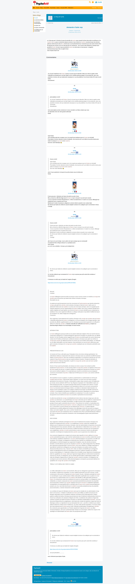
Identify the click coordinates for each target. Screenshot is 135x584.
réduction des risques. (38, 571)
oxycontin (59, 140)
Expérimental (77, 30)
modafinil (65, 306)
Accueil (36, 17)
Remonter (49, 562)
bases (74, 438)
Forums (37, 7)
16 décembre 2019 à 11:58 (74, 218)
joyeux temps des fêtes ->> (97, 23)
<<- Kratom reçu (49, 23)
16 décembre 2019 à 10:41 (74, 92)
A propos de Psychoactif (47, 581)
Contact (68, 581)
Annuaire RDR (64, 7)
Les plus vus (37, 25)
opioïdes (52, 298)
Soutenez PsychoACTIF (46, 575)
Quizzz (58, 7)
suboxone (82, 406)
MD (72, 448)
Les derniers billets (38, 20)
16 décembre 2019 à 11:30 (74, 193)
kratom (74, 40)
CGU (65, 581)
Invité (99, 2)
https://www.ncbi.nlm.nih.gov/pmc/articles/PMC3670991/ (62, 282)
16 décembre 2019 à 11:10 (74, 154)
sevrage (96, 296)
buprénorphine (67, 404)
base (99, 367)
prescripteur (74, 67)
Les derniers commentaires (37, 22)
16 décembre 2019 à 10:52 (74, 133)
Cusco (74, 129)
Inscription (100, 7)
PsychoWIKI (46, 7)
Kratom (63, 73)
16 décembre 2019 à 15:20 (74, 526)
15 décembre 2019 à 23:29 (74, 70)
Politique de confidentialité (57, 581)
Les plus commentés (39, 27)
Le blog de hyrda (59, 16)
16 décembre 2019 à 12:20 (74, 263)
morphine (49, 42)
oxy (54, 42)
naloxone (74, 404)
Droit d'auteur (36, 577)
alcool (51, 388)
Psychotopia (53, 7)
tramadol (84, 482)
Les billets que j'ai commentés (38, 30)
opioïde (52, 437)
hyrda (38, 12)
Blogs (41, 7)
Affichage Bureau (37, 581)
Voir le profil (100, 17)
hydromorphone (83, 303)
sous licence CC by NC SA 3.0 (71, 577)
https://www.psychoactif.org (57, 577)
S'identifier (94, 7)
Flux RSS (74, 581)
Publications (70, 7)
